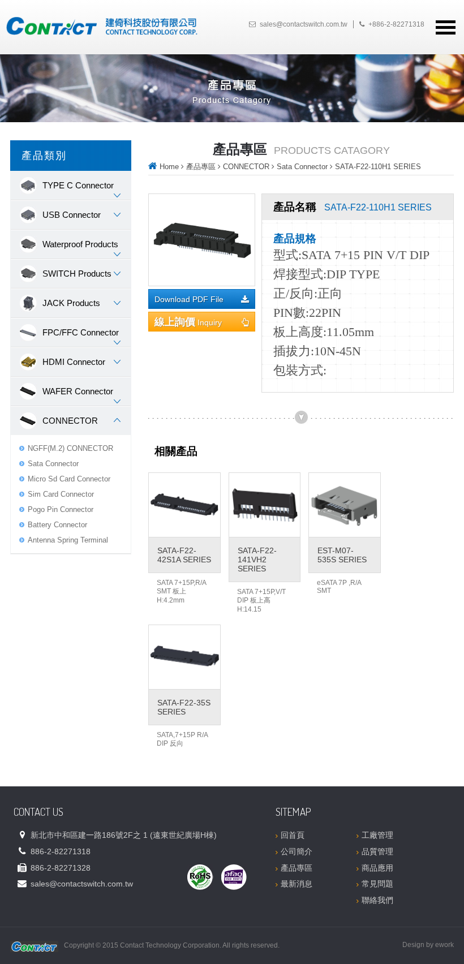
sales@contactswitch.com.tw (303, 24)
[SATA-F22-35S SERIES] (184, 657)
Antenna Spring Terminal (68, 540)
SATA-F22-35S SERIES (183, 707)
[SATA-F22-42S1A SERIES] (184, 505)
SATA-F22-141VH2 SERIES (257, 559)
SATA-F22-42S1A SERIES (184, 555)
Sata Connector (53, 463)
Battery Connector (57, 524)
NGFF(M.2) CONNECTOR (70, 448)
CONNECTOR (246, 166)
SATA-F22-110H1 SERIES (378, 166)
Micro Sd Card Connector (69, 479)
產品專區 (201, 166)
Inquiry (188, 322)
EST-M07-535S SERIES (342, 555)
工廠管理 (377, 835)
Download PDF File (189, 299)
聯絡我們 (377, 900)
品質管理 (377, 851)
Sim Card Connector (61, 494)
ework (444, 945)
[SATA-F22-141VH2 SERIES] (264, 505)
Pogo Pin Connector (60, 509)
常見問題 (377, 883)
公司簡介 (296, 851)
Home (169, 166)
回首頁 (292, 835)
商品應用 (377, 867)
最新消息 (296, 883)
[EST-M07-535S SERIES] (344, 505)
